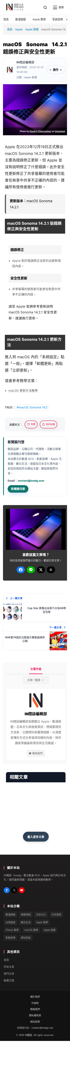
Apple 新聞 (31, 29)
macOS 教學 (31, 930)
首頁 (9, 29)
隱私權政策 (35, 1015)
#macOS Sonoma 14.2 (32, 407)
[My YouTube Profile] (22, 890)
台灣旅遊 (10, 922)
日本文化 (41, 914)
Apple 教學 (42, 922)
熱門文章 (9, 973)
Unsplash (60, 131)
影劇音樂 (10, 937)
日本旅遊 (56, 914)
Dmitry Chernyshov (40, 131)
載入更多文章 (35, 836)
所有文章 (9, 966)
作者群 (35, 1002)
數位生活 (26, 922)
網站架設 (26, 937)
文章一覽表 (33, 680)
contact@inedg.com (31, 480)
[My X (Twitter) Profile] (14, 890)
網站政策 (35, 1021)
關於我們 (35, 996)
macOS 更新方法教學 (23, 390)
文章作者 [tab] (35, 669)
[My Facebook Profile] (7, 890)
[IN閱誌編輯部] (10, 70)
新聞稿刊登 (18, 489)
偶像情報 (26, 914)
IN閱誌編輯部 (25, 62)
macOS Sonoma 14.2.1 (26, 312)
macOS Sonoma (19, 153)
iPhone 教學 (12, 930)
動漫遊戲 (10, 914)
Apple (18, 29)
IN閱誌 (28, 1034)
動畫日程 (9, 980)
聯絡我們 (37, 753)
